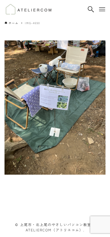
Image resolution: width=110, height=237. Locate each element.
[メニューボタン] (102, 9)
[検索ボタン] (90, 9)
